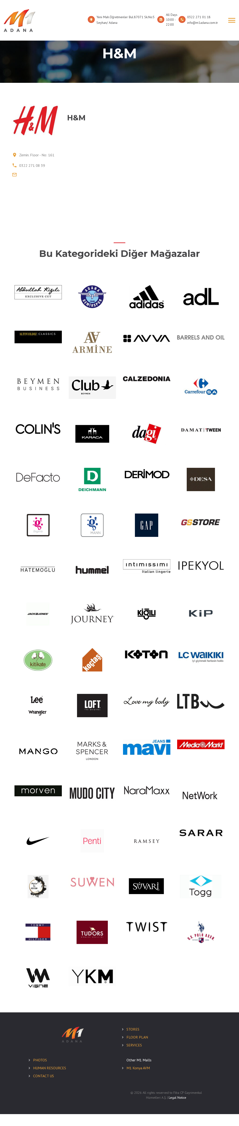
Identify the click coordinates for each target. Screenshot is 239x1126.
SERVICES (134, 1045)
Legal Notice (177, 1097)
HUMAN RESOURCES (49, 1068)
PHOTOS (40, 1060)
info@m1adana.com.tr (202, 23)
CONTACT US (43, 1076)
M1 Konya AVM (138, 1068)
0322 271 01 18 (199, 17)
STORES (133, 1029)
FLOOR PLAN (137, 1037)
